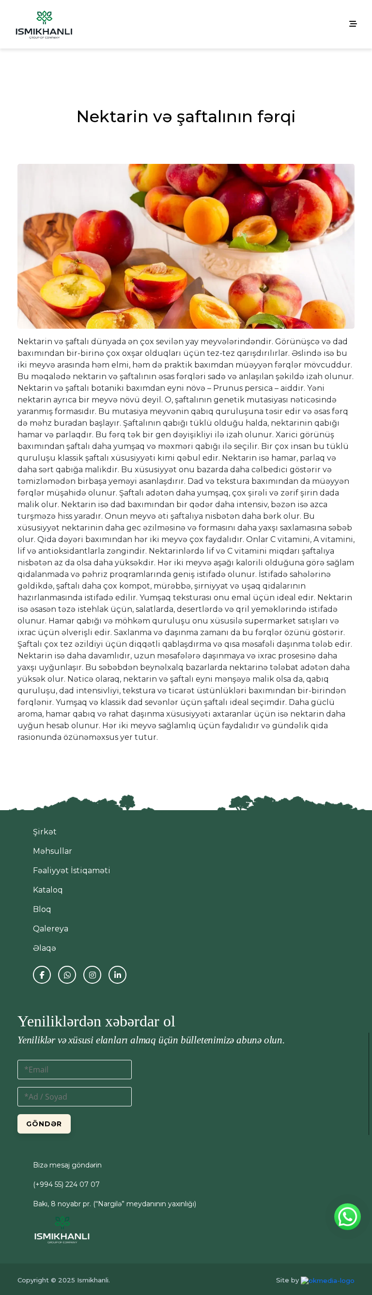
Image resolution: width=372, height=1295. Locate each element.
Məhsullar (52, 851)
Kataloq (48, 890)
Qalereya (50, 928)
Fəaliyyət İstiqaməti (71, 870)
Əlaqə (44, 948)
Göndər (44, 1123)
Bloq (42, 909)
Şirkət (45, 831)
